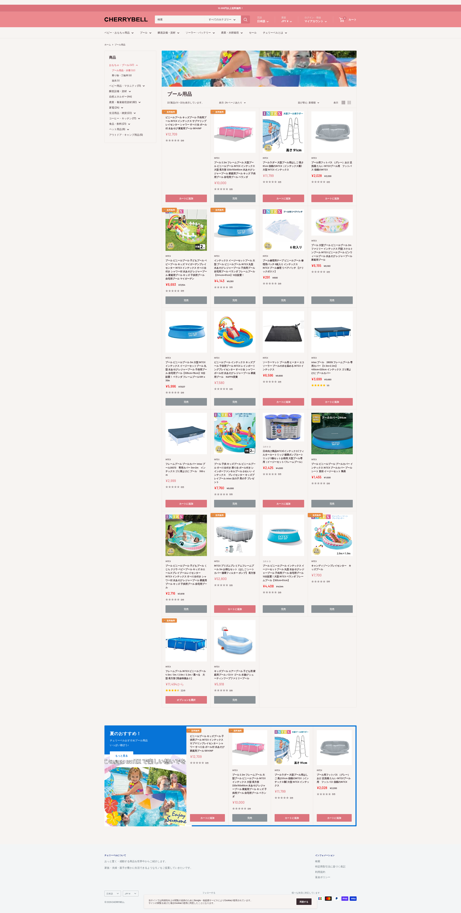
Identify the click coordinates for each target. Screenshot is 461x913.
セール (253, 32)
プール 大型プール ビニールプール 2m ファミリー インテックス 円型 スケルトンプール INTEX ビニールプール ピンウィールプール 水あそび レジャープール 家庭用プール (332, 252)
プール (143, 32)
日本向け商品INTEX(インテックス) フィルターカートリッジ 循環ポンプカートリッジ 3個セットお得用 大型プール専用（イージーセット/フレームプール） (283, 456)
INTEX (168, 113)
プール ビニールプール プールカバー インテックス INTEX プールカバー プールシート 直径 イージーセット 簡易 (332, 467)
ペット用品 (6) (117, 129)
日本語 (109, 893)
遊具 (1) (115, 80)
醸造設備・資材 (166, 32)
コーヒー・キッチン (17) (122, 118)
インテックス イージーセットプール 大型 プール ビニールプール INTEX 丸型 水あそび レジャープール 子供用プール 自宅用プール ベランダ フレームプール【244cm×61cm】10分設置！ (234, 267)
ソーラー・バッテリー (198, 32)
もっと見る (121, 755)
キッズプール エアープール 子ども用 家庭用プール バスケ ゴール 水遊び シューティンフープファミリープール (235, 675)
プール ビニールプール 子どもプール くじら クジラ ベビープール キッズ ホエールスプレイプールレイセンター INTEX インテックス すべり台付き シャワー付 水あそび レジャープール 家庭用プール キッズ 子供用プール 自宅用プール (186, 576)
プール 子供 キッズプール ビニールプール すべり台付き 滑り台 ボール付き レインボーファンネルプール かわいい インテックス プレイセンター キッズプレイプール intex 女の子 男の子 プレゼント (235, 472)
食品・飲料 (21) (118, 123)
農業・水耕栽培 (230, 32)
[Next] (355, 776)
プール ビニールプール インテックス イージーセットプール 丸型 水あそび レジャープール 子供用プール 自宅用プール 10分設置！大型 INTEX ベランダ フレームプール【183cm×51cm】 (283, 573)
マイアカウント (314, 21)
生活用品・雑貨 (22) (120, 112)
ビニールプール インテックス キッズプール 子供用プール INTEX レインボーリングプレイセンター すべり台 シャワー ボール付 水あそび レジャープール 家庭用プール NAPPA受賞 (235, 369)
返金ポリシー (322, 877)
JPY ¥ (127, 893)
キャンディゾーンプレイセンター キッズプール (331, 567)
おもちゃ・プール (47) (121, 64)
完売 (234, 198)
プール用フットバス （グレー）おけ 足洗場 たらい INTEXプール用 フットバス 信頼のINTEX (331, 166)
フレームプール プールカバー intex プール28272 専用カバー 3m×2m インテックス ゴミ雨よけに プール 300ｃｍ (185, 469)
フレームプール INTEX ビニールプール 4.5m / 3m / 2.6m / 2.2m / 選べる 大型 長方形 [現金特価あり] (185, 675)
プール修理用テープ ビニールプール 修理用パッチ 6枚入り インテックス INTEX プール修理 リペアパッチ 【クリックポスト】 (283, 266)
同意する (304, 901)
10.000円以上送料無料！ (230, 8)
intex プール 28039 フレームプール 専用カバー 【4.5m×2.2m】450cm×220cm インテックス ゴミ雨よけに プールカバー (332, 367)
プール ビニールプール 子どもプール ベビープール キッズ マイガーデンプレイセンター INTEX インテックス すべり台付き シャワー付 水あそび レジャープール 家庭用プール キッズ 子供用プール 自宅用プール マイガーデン (186, 269)
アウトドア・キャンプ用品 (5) (126, 134)
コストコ (267, 446)
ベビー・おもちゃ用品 (117, 32)
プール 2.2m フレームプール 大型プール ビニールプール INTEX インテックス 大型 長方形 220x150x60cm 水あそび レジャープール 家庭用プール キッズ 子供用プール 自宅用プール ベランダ (235, 169)
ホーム (107, 44)
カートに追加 (186, 198)
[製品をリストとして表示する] (349, 102)
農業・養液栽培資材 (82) (123, 102)
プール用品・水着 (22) (123, 70)
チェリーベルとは (273, 32)
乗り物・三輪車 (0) (121, 75)
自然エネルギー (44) (120, 96)
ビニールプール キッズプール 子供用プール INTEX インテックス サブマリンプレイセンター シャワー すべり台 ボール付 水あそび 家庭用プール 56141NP (186, 123)
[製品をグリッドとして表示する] (343, 102)
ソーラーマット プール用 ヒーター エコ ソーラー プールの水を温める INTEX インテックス (283, 366)
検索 (317, 861)
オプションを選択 (186, 699)
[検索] (245, 20)
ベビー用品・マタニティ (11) (125, 85)
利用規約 (320, 871)
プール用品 (120, 44)
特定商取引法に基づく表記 (330, 866)
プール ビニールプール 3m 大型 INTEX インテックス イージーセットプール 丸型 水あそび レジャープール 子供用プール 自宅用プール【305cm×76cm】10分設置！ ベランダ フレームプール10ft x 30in (186, 371)
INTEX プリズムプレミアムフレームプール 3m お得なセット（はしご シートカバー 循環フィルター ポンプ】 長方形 (235, 569)
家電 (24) (114, 107)
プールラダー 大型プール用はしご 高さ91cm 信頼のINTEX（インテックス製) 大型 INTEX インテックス (283, 166)
